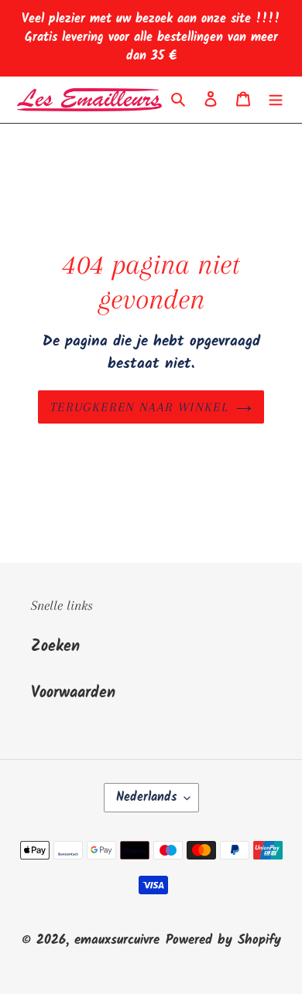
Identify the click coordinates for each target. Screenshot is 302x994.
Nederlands (146, 797)
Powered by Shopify (223, 940)
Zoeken (55, 647)
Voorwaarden (73, 693)
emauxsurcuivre (117, 940)
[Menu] (275, 99)
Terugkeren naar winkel (139, 407)
